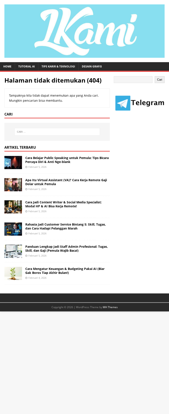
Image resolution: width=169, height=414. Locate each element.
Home (7, 66)
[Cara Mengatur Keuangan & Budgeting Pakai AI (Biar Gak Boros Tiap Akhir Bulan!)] (13, 277)
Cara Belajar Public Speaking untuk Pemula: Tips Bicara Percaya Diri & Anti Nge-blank (67, 160)
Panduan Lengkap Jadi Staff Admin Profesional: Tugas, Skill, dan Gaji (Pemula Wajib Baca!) (66, 248)
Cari (159, 79)
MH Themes (110, 307)
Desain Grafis (92, 66)
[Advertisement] (141, 155)
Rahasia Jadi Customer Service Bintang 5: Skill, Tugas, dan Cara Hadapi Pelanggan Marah (65, 226)
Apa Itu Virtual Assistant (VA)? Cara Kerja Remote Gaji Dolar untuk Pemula (66, 182)
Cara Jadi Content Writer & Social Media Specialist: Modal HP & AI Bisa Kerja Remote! (63, 204)
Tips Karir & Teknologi (58, 66)
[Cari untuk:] (57, 132)
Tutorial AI (26, 66)
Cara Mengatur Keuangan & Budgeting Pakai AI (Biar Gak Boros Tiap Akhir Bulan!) (65, 271)
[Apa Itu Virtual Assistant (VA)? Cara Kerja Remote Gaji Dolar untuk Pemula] (13, 188)
